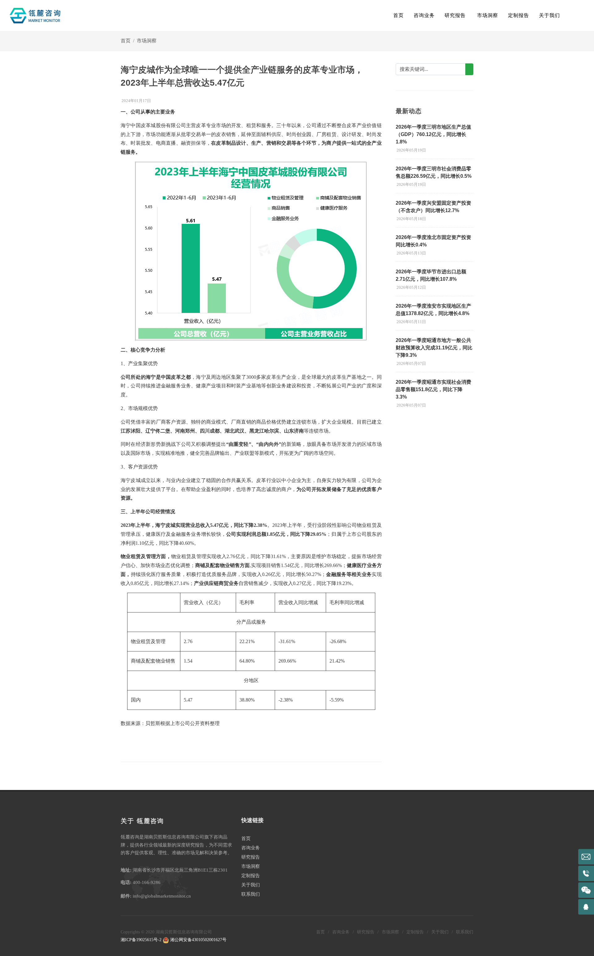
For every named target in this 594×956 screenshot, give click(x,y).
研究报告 (250, 857)
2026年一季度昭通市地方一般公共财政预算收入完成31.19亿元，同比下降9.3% (434, 348)
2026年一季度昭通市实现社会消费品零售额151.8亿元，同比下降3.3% (433, 389)
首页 (398, 15)
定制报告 (250, 875)
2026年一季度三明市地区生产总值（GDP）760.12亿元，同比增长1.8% (433, 134)
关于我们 (250, 884)
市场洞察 (147, 40)
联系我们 (250, 894)
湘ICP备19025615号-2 (141, 939)
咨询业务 (250, 847)
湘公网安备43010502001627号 (197, 939)
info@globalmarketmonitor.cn (162, 896)
